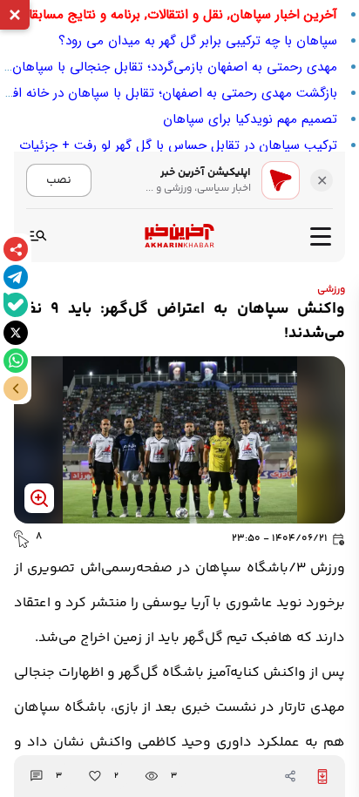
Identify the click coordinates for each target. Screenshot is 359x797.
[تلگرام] (16, 277)
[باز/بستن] (16, 388)
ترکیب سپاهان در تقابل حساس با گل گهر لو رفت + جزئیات (178, 145)
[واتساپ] (16, 361)
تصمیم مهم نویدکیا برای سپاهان (250, 119)
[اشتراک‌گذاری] (16, 249)
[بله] (16, 305)
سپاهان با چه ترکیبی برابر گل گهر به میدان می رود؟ (197, 40)
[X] (16, 333)
